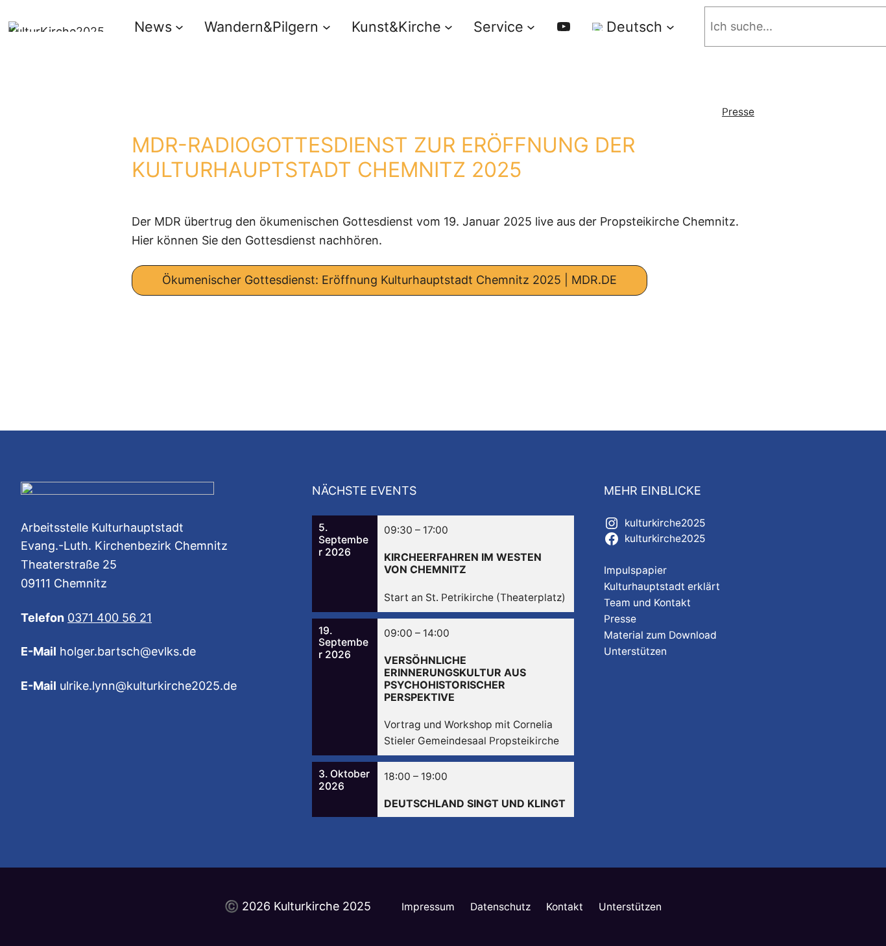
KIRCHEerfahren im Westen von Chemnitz (463, 563)
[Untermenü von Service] (531, 27)
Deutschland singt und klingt (475, 804)
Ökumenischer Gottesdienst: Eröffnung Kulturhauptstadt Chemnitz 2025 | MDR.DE (389, 280)
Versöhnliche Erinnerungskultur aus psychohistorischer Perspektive (455, 679)
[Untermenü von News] (179, 27)
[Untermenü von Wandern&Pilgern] (326, 27)
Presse (738, 112)
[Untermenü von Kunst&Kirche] (448, 27)
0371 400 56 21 (109, 617)
